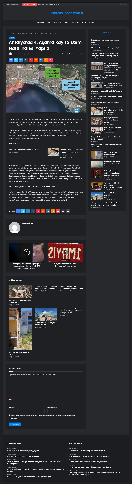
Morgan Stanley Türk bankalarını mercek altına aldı (71, 287)
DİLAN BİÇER (16, 54)
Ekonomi (57, 23)
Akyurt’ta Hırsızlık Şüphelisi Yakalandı (19, 353)
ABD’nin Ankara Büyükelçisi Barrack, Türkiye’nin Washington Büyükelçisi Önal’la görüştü (65, 4)
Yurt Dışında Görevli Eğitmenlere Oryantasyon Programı (113, 185)
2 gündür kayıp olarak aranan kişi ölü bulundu (113, 84)
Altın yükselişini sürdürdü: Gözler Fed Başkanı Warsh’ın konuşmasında (71, 311)
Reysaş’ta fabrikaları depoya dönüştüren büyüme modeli (46, 287)
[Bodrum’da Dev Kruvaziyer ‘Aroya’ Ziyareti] (46, 314)
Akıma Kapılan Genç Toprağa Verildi (105, 102)
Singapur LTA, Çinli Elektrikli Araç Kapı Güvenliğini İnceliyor (105, 77)
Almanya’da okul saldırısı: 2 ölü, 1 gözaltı (106, 91)
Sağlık (66, 23)
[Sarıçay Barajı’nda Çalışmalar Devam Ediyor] (20, 291)
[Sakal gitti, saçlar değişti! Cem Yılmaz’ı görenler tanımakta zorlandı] (97, 174)
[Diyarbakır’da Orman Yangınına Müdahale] (97, 164)
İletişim (92, 23)
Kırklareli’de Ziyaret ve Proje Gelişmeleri (112, 129)
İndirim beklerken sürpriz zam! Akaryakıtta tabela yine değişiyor (71, 152)
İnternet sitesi (52, 407)
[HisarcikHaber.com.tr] (66, 13)
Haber (49, 23)
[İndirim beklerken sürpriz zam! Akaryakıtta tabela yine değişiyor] (53, 152)
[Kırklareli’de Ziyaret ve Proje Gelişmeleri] (97, 130)
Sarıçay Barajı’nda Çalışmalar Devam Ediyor (20, 301)
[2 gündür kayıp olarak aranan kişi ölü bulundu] (97, 85)
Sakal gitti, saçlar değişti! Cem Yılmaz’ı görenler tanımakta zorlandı (112, 174)
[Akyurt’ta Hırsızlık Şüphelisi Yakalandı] (20, 329)
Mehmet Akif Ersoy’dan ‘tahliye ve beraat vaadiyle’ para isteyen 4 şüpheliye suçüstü (113, 66)
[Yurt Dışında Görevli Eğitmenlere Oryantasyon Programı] (97, 186)
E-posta (12, 407)
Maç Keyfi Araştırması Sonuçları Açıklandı (24, 150)
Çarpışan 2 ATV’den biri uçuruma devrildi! (107, 97)
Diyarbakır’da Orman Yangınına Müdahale (112, 163)
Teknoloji (75, 23)
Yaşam (84, 23)
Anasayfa (40, 23)
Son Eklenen (107, 32)
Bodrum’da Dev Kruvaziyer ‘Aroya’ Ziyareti (45, 324)
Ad (10, 400)
